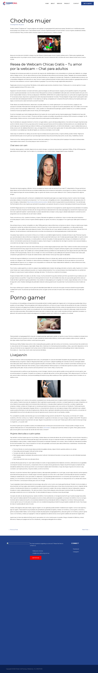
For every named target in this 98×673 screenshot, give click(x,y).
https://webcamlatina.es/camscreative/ (37, 202)
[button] (35, 558)
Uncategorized (14, 24)
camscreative (46, 427)
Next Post (86, 529)
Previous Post (13, 529)
